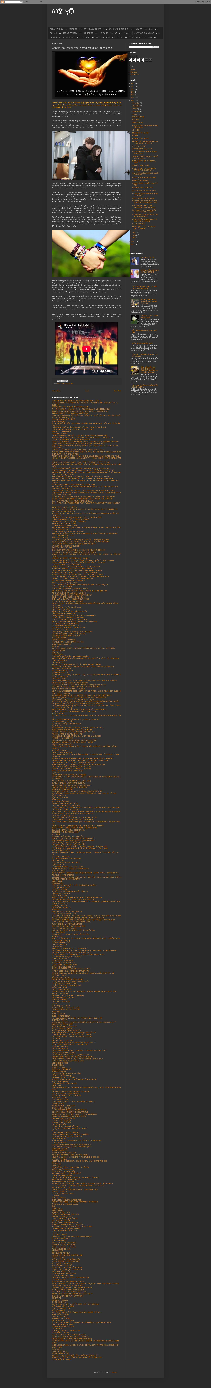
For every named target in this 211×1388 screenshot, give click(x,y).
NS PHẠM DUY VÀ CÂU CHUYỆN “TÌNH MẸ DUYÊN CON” (71, 769)
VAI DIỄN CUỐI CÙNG (59, 1241)
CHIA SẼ (138, 29)
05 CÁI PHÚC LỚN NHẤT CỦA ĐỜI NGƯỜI (66, 1030)
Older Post (117, 391)
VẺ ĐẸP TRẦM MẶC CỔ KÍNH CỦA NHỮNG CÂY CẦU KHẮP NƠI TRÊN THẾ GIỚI (79, 1161)
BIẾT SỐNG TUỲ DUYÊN (140, 133)
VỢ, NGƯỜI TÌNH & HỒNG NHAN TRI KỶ (65, 1222)
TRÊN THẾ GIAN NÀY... (59, 1351)
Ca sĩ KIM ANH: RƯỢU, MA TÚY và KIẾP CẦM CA (68, 830)
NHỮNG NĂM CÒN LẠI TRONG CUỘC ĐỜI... (67, 724)
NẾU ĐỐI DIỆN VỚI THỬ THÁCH (63, 1327)
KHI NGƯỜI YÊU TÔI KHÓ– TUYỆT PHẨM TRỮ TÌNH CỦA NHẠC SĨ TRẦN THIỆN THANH (82, 695)
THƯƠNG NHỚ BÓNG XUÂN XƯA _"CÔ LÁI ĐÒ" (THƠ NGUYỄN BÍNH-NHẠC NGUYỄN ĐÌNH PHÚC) (86, 456)
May (134, 238)
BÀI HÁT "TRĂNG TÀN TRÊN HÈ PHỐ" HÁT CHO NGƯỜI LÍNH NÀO (74, 828)
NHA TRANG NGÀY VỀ (59, 433)
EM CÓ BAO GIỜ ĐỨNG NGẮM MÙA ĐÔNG (66, 1073)
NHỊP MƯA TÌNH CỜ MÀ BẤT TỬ (143, 188)
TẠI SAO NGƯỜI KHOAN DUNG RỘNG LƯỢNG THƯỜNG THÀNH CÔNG (145, 202)
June (134, 235)
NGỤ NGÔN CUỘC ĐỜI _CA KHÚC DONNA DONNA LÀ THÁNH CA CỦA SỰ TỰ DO (80, 585)
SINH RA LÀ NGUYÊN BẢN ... (61, 1220)
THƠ (108, 37)
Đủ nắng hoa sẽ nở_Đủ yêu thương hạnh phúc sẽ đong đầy (71, 1237)
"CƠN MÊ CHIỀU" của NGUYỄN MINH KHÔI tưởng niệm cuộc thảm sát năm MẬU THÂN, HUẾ (83, 973)
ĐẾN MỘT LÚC (57, 726)
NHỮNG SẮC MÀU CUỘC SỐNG (63, 1320)
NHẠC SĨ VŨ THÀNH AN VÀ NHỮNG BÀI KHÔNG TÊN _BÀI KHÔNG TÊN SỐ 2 (78, 450)
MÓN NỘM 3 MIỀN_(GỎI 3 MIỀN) (63, 1275)
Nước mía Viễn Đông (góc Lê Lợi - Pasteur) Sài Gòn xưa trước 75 (73, 1042)
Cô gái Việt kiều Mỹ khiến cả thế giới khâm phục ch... (144, 152)
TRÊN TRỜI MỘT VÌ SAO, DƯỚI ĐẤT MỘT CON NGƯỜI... (71, 1055)
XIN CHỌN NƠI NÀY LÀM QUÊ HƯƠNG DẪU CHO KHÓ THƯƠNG (74, 552)
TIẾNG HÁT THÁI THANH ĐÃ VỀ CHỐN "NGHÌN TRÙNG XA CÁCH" (74, 885)
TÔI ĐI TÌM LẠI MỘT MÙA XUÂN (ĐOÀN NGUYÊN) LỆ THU (71, 767)
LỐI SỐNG (104, 33)
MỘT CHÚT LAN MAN (59, 1071)
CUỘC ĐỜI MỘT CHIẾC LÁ (61, 1016)
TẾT (97, 37)
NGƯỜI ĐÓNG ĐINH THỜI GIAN (62, 670)
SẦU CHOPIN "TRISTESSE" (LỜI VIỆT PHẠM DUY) (69, 521)
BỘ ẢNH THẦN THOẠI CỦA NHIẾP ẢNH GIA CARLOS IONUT (72, 1294)
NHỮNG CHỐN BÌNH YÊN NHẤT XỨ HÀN (66, 1259)
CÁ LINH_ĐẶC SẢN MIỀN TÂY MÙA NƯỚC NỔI (68, 1296)
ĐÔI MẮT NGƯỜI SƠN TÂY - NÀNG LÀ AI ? (66, 626)
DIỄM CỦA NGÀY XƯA (59, 895)
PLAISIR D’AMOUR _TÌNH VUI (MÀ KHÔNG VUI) (68, 532)
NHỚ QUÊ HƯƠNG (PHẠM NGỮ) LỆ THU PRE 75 (68, 581)
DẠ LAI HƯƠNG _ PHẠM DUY (62, 752)
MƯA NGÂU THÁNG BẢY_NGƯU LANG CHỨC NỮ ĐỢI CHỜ (72, 820)
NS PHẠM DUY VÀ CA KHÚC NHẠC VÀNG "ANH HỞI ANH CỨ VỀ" (74, 740)
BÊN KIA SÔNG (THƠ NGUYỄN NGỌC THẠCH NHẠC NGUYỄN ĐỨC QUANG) (78, 574)
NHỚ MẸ (135, 136)
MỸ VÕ (63, 12)
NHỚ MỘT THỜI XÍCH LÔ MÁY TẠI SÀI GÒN (66, 1096)
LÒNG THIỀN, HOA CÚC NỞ (61, 644)
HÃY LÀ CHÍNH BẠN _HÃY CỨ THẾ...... (65, 640)
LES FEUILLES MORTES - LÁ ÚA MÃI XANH (66, 564)
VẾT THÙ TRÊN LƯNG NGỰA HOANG (64, 965)
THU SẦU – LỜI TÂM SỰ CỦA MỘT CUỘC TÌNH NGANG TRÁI (72, 579)
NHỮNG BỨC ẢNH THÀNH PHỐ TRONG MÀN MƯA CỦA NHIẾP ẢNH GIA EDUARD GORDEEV (84, 1022)
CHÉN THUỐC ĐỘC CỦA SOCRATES (64, 1083)
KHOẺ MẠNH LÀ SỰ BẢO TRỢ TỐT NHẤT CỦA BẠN (144, 227)
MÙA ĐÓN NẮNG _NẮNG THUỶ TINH (64, 525)
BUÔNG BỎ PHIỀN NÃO (60, 987)
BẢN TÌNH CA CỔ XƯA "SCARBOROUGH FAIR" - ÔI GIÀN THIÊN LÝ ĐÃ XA (77, 897)
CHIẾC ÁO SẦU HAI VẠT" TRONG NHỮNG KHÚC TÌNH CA (71, 1034)
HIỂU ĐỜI (55, 1004)
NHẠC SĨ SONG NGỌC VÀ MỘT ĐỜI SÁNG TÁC (68, 1061)
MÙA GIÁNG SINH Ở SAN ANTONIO (64, 1273)
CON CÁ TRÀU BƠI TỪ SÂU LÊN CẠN (65, 1218)
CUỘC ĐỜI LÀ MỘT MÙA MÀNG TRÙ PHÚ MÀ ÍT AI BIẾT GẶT (144, 220)
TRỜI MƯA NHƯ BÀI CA (60, 1049)
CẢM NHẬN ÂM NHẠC (92, 29)
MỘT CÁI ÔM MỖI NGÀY (60, 1149)
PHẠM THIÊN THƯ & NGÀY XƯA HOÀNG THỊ (67, 912)
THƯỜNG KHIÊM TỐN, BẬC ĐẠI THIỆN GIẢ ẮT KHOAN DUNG (73, 1057)
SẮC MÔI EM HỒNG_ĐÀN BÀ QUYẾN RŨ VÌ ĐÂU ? (69, 844)
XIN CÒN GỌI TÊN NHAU (60, 801)
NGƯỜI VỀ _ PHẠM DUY (60, 750)
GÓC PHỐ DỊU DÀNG (59, 1280)
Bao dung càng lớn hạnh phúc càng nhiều (66, 1008)
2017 (133, 95)
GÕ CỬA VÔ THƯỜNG (59, 999)
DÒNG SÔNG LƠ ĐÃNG (140, 180)
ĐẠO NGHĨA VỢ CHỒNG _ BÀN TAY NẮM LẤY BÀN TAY (70, 1167)
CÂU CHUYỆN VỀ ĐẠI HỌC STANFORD (65, 1214)
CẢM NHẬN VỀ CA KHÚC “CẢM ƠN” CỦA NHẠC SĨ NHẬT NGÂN (73, 762)
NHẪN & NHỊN (56, 1085)
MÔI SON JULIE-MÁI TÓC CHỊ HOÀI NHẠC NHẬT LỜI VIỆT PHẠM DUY (75, 711)
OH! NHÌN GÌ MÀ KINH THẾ (61, 1239)
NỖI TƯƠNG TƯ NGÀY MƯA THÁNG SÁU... (66, 636)
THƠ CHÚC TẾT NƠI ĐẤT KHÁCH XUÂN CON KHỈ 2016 (71, 1134)
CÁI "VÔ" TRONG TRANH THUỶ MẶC (64, 983)
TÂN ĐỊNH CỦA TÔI (147, 257)
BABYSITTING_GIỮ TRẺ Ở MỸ (62, 1216)
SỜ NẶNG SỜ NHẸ (138, 146)
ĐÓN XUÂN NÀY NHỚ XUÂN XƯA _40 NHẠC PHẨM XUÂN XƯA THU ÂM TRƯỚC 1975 (81, 468)
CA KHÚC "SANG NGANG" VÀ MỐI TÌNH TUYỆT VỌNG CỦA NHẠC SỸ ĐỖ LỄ (78, 918)
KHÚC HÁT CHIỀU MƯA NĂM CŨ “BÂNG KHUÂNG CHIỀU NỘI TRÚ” (75, 1355)
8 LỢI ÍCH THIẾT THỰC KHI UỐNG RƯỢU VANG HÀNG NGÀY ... (144, 169)
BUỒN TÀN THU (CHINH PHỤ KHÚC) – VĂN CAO (68, 689)
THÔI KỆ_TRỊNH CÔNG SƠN (61, 989)
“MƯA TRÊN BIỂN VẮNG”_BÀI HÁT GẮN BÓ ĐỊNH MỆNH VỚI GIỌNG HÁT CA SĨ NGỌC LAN (82, 437)
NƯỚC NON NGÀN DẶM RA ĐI (62, 961)
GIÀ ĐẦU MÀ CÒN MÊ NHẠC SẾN (63, 816)
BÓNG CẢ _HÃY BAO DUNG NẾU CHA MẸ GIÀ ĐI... (69, 597)
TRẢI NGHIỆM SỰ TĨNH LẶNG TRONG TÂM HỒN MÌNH (70, 656)
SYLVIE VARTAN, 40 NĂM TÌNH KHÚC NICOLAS (68, 1282)
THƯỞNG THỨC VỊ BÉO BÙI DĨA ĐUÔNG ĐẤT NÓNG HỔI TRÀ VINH (75, 1202)
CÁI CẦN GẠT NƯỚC (59, 662)
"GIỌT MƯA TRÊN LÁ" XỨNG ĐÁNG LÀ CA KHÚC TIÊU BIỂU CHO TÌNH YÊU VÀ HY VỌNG (82, 478)
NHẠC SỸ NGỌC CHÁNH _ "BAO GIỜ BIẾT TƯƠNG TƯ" (70, 971)
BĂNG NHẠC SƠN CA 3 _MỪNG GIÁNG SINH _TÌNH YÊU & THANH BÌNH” (77, 517)
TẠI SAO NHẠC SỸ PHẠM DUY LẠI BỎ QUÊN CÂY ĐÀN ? (71, 934)
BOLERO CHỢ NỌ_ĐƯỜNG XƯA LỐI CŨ (65, 832)
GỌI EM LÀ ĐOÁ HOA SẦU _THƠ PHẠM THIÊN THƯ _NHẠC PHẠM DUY (76, 687)
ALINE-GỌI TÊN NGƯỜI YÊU (61, 887)
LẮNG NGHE (56, 1196)
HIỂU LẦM (135, 120)
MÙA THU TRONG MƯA (60, 797)
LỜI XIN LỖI (56, 1038)
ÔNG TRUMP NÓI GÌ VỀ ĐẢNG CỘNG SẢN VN (67, 979)
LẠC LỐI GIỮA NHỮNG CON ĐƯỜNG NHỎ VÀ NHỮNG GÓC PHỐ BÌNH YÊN (78, 1186)
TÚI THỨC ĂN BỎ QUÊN (140, 165)
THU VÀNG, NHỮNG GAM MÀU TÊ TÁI (65, 803)
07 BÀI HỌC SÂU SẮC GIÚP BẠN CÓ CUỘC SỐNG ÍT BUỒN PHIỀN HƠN (76, 1140)
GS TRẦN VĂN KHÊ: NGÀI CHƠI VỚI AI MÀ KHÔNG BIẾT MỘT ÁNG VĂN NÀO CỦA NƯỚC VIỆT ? (84, 991)
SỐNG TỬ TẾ (56, 1298)
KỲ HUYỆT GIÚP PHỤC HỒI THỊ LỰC (64, 1026)
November (136, 106)
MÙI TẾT (55, 1130)
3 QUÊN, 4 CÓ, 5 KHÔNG (60, 1081)
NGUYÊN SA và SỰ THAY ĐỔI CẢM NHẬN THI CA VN (70, 891)
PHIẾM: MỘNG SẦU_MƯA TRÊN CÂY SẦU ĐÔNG (68, 842)
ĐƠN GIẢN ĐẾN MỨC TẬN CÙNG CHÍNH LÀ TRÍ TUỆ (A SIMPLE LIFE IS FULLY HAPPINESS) (83, 648)
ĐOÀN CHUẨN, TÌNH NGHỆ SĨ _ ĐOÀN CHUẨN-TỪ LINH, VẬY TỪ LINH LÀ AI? (78, 562)
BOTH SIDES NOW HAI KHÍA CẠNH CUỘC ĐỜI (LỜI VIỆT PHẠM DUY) (75, 572)
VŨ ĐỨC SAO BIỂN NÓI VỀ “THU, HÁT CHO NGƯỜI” (69, 611)
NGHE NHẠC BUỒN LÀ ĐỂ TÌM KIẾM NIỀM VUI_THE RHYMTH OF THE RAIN (78, 826)
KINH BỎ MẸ (56, 834)
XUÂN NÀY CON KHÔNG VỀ (61, 431)
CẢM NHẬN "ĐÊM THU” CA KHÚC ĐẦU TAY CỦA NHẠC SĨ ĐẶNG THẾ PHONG (78, 550)
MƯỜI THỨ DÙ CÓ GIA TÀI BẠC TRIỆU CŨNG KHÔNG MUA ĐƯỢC (74, 1079)
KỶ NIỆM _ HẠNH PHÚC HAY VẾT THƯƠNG (67, 1267)
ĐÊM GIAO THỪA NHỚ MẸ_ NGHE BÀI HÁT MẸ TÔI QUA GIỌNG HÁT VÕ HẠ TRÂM (80, 760)
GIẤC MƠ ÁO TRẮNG (59, 1198)
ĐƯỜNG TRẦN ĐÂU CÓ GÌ (61, 942)
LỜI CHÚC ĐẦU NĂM (59, 1124)
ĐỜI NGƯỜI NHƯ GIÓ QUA (61, 940)
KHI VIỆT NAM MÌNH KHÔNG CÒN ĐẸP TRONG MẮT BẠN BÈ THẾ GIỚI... (76, 1312)
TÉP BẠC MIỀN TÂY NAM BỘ (61, 1359)
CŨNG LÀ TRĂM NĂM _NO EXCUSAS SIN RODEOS (69, 619)
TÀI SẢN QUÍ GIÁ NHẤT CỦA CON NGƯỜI (66, 1331)
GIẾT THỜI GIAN (57, 1329)
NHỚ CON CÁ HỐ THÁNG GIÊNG (63, 1306)
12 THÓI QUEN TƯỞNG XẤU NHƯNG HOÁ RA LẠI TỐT (70, 981)
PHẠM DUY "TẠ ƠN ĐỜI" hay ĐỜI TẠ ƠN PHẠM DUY (69, 948)
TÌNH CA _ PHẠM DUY (59, 944)
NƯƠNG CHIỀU (57, 936)
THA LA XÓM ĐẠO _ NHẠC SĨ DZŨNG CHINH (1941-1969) (71, 781)
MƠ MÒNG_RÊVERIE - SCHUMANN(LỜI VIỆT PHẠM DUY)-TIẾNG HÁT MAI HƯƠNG (80, 576)
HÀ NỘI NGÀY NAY (138, 224)
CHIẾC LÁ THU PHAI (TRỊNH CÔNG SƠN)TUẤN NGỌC (70, 599)
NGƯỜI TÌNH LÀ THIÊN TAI (61, 857)
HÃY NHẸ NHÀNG (58, 1104)
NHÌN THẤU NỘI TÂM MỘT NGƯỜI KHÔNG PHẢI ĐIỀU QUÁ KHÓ (74, 1032)
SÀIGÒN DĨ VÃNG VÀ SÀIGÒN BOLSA (64, 1153)
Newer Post (56, 391)
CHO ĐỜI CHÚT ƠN (58, 946)
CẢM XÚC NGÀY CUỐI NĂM (61, 1108)
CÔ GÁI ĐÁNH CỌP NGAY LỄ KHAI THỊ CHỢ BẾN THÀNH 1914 (73, 1102)
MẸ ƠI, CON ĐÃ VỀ (58, 865)
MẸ (116, 33)
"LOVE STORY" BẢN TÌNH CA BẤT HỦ (64, 507)
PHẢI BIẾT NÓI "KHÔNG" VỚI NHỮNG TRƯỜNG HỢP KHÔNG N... (145, 142)
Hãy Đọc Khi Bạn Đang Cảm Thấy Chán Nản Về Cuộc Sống (72, 1036)
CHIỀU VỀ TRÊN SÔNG (60, 959)
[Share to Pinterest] (67, 381)
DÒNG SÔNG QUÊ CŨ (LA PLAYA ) (63, 536)
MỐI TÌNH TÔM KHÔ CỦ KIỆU (62, 1028)
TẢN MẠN (86, 37)
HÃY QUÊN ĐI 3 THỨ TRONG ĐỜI (63, 1245)
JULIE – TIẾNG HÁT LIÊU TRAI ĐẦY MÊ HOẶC (67, 771)
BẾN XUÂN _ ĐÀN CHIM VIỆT (62, 548)
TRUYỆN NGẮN (136, 37)
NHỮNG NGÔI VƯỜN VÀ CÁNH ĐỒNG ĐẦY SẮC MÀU (70, 1337)
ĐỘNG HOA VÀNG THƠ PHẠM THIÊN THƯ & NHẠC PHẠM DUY (73, 699)
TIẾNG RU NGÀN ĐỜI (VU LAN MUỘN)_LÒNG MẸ (69, 593)
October (135, 109)
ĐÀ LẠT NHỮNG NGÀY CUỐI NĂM (63, 1077)
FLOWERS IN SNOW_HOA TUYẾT (63, 1181)
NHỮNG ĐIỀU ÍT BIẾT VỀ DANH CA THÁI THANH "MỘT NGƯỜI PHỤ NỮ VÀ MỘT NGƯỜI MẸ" (83, 497)
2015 (133, 100)
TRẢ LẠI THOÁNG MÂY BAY (61, 1308)
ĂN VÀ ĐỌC (136, 130)
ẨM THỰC (73, 29)
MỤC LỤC (134, 72)
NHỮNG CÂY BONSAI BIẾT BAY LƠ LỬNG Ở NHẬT (69, 1110)
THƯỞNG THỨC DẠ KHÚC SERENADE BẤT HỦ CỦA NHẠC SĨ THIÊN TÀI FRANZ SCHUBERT (83, 560)
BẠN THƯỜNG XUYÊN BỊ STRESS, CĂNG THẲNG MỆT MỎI (72, 730)
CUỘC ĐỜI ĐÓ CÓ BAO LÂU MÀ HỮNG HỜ (66, 863)
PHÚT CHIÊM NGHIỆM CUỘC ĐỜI (63, 998)
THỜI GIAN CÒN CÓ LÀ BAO (142, 149)
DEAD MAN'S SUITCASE (60, 1151)
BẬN (53, 1206)
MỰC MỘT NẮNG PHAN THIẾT (62, 1265)
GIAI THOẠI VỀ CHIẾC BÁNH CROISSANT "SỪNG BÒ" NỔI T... (144, 206)
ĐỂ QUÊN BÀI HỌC (58, 1067)
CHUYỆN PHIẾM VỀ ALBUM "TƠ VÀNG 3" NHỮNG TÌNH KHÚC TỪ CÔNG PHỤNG (79, 846)
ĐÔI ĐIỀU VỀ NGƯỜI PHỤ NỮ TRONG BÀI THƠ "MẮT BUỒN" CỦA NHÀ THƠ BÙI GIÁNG (81, 1322)
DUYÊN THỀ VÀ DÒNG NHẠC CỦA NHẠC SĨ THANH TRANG (72, 429)
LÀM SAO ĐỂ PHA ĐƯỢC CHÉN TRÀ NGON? (67, 1255)
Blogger (114, 1372)
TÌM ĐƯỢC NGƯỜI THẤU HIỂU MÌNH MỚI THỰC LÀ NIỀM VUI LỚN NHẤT (77, 1018)
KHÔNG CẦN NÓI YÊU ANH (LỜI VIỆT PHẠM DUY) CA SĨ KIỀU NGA (74, 621)
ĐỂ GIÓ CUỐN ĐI (57, 883)
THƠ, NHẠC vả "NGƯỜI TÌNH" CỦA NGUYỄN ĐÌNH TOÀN (71, 953)
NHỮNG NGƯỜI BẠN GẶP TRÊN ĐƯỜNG (66, 1094)
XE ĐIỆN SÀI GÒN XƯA (60, 1098)
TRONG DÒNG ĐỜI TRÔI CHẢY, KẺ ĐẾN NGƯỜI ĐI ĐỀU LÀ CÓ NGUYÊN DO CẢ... (79, 1051)
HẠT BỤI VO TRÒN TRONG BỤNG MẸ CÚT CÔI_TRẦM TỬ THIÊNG (74, 818)
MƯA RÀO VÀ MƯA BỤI (59, 1143)
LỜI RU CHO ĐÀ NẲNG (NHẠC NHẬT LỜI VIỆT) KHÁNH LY (72, 595)
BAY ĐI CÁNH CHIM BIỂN (60, 609)
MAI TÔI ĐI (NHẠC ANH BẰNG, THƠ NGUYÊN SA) (68, 628)
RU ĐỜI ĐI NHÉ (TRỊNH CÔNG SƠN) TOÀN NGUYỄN (70, 589)
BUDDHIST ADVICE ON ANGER (62, 1024)
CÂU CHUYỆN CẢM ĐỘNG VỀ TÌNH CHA (66, 1010)
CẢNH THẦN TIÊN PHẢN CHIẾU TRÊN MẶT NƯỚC (69, 1292)
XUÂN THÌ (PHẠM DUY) (60, 538)
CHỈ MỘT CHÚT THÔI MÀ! (60, 1333)
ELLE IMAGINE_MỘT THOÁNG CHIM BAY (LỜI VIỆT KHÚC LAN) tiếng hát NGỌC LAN (80, 540)
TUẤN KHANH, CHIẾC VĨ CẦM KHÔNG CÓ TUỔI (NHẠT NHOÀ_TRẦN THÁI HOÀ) (79, 427)
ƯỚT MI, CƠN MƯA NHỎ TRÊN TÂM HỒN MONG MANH (71, 440)
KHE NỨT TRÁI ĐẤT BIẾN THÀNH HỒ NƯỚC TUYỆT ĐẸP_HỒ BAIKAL (75, 1304)
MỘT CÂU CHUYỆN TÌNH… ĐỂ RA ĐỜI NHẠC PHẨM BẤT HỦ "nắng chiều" (77, 1357)
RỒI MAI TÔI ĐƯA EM (59, 795)
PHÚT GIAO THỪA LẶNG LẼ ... (62, 908)
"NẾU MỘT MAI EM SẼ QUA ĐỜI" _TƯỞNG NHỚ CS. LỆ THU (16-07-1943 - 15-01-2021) (81, 476)
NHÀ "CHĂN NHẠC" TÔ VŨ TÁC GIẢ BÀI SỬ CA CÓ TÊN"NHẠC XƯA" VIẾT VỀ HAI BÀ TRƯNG (83, 491)
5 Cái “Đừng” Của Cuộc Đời (61, 1006)
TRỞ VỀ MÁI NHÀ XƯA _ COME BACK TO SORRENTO (70, 869)
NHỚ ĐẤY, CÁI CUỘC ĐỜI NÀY (62, 1040)
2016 (133, 98)
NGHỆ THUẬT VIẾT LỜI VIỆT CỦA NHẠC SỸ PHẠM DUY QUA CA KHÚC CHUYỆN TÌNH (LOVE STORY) (86, 916)
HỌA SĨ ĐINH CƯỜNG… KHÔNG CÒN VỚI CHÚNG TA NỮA (72, 1226)
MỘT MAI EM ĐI (57, 799)
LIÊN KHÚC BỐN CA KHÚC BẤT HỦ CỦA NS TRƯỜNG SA (71, 785)
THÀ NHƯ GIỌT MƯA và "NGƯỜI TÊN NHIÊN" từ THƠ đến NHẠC (73, 930)
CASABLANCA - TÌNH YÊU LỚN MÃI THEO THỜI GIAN (70, 407)
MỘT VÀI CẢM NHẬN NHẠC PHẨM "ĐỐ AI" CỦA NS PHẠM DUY (73, 742)
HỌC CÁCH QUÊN (58, 713)
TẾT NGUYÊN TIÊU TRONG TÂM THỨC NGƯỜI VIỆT (69, 1128)
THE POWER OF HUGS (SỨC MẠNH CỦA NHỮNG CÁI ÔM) (72, 1339)
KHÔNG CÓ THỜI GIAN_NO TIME (63, 1169)
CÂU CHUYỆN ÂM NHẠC (118, 29)
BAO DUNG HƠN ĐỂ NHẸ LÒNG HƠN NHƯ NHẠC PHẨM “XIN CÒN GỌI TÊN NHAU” (80, 411)
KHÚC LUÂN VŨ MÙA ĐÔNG (61, 1271)
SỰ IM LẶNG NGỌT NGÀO (60, 1318)
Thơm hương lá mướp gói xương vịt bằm (65, 1204)
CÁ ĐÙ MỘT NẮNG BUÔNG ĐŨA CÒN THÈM (67, 1200)
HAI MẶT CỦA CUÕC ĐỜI (60, 993)
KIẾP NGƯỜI (56, 1012)
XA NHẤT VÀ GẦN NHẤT (60, 638)
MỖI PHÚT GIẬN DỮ (58, 1310)
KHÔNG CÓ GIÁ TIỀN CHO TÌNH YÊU (64, 1243)
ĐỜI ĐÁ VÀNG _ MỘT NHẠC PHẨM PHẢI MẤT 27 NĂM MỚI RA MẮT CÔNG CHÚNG (80, 848)
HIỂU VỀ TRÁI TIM (70, 33)
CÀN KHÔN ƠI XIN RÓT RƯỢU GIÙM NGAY (66, 1228)
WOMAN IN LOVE (138, 117)
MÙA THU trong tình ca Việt (61, 977)
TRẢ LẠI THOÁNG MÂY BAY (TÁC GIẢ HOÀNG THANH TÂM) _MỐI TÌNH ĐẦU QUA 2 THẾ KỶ (83, 470)
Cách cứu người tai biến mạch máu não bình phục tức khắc (71, 1145)
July (134, 232)
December (136, 103)
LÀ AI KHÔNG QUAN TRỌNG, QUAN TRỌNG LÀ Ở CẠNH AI (72, 1147)
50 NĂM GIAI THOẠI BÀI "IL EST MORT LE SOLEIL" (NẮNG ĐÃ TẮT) (74, 568)
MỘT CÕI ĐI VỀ (57, 881)
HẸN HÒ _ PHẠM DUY (59, 906)
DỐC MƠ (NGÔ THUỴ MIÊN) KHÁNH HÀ (65, 624)
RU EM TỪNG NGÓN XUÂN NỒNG (144, 177)
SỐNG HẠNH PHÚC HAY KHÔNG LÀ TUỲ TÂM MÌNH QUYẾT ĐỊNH (74, 1114)
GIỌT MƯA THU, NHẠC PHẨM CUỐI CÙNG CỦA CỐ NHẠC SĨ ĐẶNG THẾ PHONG (79, 591)
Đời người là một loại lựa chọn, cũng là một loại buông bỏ (71, 1091)
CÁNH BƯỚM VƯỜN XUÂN (61, 893)
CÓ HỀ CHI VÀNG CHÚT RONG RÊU (64, 1230)
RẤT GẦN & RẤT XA (58, 1257)
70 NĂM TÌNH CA (56, 29)
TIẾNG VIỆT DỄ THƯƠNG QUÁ (62, 1324)
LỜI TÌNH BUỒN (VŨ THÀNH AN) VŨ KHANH (67, 607)
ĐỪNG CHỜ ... (57, 1349)
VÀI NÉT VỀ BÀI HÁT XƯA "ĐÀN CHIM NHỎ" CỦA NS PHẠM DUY (73, 544)
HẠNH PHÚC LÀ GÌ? (59, 650)
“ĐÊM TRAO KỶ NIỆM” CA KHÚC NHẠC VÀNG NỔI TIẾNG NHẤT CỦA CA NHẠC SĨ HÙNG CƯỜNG (85, 534)
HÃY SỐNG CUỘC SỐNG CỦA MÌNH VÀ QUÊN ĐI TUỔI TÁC (72, 1288)
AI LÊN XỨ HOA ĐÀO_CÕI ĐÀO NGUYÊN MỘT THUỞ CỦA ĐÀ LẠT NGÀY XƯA (78, 765)
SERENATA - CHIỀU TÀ (59, 871)
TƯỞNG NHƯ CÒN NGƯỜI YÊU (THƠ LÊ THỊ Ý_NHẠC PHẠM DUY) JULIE (77, 570)
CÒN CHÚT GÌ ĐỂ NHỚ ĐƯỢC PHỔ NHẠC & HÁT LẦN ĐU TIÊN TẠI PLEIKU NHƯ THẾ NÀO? (83, 920)
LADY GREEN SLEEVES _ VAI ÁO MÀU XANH (67, 867)
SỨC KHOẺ (70, 37)
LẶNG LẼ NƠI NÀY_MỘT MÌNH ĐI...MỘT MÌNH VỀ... (69, 877)
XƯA (150, 37)
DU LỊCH (53, 33)
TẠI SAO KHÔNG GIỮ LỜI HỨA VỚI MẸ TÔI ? (67, 924)
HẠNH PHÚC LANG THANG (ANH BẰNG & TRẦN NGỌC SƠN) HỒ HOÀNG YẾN (79, 685)
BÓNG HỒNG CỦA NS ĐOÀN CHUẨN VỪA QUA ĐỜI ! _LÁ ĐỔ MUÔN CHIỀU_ (78, 728)
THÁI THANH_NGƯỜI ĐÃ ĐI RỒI (63, 875)
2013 (133, 244)
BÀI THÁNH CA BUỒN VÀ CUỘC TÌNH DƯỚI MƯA (68, 783)
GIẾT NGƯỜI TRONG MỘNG (61, 668)
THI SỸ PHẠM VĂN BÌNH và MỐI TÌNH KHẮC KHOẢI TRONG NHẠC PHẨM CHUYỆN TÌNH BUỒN (84, 950)
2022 (133, 83)
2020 (133, 89)
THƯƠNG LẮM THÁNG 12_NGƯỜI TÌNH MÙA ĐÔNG (69, 787)
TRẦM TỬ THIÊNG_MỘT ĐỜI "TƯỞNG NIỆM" (67, 1269)
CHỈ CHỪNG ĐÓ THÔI (59, 889)
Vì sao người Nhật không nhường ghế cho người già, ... (145, 157)
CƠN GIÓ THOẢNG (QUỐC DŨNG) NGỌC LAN (67, 601)
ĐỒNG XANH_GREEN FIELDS (62, 587)
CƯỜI (151, 29)
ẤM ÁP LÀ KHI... (57, 1208)
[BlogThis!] (60, 381)
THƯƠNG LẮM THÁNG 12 (60, 1316)
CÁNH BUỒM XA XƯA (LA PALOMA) (64, 613)
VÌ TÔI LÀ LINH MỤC (59, 421)
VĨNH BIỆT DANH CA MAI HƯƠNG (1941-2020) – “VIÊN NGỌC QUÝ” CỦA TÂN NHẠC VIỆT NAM (84, 793)
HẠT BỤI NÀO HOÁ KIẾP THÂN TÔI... (64, 1053)
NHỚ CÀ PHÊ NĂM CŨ (59, 1159)
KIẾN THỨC (88, 33)
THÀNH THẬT (56, 1165)
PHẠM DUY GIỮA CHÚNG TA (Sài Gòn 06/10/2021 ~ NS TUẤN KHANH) (76, 566)
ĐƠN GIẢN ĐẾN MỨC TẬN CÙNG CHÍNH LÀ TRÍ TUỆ (70, 1112)
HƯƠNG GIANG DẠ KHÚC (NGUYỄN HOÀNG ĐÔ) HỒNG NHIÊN (73, 485)
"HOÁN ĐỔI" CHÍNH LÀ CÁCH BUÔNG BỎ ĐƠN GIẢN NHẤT (145, 215)
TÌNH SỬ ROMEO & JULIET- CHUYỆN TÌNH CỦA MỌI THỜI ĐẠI (73, 899)
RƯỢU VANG (55, 37)
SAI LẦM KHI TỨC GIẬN (60, 1300)
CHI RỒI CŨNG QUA (59, 1302)
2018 (133, 92)
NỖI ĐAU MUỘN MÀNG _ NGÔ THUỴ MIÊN (66, 858)
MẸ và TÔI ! (55, 773)
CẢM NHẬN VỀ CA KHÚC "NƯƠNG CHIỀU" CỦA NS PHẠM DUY (73, 840)
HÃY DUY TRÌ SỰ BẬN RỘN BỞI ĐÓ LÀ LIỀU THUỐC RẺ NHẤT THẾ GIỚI (76, 664)
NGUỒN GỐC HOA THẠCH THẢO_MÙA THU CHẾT (69, 775)
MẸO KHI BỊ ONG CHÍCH (60, 1063)
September (136, 111)
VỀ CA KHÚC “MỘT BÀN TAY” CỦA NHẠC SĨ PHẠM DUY (71, 558)
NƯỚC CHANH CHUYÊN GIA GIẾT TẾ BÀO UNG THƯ (70, 1045)
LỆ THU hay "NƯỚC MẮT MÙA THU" (64, 914)
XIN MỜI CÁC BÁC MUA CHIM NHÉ (64, 1106)
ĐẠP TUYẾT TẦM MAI (59, 1139)
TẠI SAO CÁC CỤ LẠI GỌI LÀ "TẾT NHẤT (65, 1126)
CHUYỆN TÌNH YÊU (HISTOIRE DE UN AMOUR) (68, 617)
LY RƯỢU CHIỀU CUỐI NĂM (61, 1120)
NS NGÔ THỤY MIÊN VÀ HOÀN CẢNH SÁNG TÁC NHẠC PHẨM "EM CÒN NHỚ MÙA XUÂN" (83, 758)
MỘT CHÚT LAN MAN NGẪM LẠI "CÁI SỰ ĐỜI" (67, 1224)
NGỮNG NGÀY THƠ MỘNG (61, 850)
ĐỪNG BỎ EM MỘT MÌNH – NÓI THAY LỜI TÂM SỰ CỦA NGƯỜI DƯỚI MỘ (77, 791)
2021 (133, 86)
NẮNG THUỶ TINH (58, 861)
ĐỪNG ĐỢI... (56, 646)
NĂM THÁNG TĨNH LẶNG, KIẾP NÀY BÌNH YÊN (68, 642)
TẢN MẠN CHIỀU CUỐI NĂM (61, 1122)
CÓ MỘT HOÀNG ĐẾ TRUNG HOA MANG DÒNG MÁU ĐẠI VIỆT (73, 838)
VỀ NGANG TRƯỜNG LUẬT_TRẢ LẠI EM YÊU (67, 836)
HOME (133, 69)
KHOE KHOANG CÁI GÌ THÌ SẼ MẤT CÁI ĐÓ (66, 1173)
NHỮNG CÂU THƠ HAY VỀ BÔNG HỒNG (65, 1261)
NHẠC (126, 33)
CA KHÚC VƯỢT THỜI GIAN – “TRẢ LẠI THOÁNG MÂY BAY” (72, 632)
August (135, 114)
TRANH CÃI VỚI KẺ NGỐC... (61, 1249)
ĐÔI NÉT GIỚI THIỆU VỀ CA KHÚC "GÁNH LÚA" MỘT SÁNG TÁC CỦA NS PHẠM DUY (80, 542)
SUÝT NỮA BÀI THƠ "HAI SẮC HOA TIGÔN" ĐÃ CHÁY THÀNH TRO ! (75, 1190)
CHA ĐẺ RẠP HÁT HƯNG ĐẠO (62, 1175)
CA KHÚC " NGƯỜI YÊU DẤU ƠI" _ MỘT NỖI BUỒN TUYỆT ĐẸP (73, 732)
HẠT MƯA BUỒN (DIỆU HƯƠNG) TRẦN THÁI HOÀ (69, 634)
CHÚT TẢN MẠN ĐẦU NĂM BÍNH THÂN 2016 (67, 1136)
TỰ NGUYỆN (56, 1163)
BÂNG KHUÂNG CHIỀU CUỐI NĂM (63, 1118)
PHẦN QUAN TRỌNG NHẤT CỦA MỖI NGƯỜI (67, 734)
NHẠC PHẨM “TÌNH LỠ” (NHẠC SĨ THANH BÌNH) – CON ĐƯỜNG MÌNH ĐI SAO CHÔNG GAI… (83, 666)
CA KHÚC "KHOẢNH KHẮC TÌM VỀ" (64, 419)
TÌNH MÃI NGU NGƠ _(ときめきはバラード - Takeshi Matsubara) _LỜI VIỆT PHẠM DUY (81, 409)
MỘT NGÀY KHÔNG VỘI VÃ (61, 1212)
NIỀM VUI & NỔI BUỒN (59, 1192)
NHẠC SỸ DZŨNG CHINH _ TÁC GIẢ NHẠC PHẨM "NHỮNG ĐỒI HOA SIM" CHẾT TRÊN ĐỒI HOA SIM (86, 938)
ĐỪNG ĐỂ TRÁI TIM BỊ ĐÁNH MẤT (63, 1171)
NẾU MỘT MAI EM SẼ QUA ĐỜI (62, 789)
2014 (133, 241)
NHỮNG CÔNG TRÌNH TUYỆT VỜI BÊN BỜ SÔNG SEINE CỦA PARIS (75, 1177)
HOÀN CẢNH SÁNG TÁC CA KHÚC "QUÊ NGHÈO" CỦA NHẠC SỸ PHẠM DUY (78, 955)
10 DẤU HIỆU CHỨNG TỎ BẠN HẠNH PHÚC (67, 985)
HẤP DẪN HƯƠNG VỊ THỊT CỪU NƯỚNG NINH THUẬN (70, 1277)
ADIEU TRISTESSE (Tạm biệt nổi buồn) (65, 583)
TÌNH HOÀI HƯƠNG (58, 932)
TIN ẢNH (119, 37)
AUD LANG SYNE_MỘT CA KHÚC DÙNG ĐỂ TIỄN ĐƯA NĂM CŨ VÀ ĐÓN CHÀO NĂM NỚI (82, 1183)
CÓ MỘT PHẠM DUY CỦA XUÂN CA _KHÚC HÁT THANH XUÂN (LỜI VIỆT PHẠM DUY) (81, 462)
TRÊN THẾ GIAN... (58, 654)
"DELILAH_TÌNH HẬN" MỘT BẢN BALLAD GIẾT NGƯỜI (70, 413)
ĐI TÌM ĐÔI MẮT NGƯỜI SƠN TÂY (63, 963)
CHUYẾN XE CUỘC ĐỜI (60, 630)
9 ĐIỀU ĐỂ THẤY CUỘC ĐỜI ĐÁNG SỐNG (66, 1179)
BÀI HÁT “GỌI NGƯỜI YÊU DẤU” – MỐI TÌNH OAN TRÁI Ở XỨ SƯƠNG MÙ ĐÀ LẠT (79, 697)
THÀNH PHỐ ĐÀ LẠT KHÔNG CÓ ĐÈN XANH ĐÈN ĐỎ (70, 1155)
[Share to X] (62, 381)
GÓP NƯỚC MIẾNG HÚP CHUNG (143, 198)
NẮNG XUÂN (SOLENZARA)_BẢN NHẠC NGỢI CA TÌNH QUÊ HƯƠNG (75, 720)
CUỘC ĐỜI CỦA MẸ (58, 1014)
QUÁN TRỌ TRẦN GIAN (60, 1047)
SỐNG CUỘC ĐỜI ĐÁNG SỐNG (62, 744)
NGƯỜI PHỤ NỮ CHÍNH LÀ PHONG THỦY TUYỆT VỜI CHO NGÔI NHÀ (76, 1157)
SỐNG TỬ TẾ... (57, 652)
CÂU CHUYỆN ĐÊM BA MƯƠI (62, 1075)
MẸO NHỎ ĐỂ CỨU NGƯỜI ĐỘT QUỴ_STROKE (150, 271)
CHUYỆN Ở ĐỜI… (58, 1065)
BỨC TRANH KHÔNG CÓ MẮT (62, 1188)
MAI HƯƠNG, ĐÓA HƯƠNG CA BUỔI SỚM (66, 546)
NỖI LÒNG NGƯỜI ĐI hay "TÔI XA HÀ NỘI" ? (66, 957)
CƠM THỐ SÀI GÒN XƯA (60, 1100)
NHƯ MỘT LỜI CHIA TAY (140, 138)
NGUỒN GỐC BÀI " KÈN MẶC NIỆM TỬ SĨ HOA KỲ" (69, 1335)
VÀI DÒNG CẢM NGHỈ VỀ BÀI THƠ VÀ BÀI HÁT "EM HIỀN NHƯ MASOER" (76, 736)
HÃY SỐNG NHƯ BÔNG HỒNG (62, 738)
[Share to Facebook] (64, 381)
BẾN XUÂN (55, 910)
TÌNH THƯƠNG (137, 122)
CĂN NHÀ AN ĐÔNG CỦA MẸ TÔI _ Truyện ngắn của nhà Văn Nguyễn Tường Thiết (79, 435)
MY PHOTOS (135, 74)
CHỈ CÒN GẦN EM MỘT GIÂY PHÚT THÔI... (66, 805)
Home (87, 391)
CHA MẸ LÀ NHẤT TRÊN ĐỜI (61, 1069)
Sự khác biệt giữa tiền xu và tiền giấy (64, 1247)
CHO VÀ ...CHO (57, 1232)
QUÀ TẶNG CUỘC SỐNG (144, 33)
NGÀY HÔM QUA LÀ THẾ (60, 673)
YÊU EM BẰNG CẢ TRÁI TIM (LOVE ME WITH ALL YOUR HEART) (74, 615)
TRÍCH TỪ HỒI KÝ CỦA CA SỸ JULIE (64, 928)
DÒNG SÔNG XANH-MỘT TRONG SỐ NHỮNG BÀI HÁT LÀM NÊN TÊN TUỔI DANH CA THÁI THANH (85, 873)
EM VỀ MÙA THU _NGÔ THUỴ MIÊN (64, 523)
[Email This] (58, 381)
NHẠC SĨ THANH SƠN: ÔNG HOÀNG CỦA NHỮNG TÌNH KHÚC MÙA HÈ (76, 401)
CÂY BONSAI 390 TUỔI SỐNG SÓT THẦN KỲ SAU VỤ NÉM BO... (144, 211)
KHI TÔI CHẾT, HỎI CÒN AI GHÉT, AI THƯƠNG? (68, 995)
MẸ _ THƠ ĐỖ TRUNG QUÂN (62, 1263)
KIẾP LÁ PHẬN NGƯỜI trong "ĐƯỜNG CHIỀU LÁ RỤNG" (71, 969)
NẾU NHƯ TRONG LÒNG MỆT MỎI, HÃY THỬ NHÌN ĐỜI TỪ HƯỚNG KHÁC (77, 1059)
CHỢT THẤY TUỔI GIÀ (59, 975)
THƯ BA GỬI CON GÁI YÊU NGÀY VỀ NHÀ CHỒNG (69, 1116)
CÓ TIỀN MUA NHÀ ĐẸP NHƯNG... (63, 1194)
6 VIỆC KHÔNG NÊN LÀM (60, 1314)
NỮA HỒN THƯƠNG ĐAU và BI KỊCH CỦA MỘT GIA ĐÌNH (71, 922)
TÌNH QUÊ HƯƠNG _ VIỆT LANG (63, 722)
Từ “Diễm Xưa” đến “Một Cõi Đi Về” (144, 191)
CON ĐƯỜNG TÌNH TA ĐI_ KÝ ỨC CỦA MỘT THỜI (68, 926)
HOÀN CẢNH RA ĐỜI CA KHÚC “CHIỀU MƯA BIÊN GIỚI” (71, 519)
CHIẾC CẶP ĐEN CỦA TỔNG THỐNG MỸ (65, 1132)
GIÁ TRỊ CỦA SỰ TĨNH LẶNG (61, 1002)
